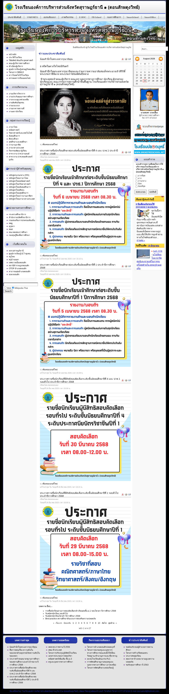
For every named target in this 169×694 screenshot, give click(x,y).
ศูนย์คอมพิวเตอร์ (96, 691)
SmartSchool (133, 17)
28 (153, 81)
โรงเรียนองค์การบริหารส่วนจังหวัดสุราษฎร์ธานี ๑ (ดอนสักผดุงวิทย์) (77, 7)
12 (145, 75)
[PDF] (122, 59)
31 (137, 84)
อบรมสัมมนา (50, 17)
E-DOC (82, 17)
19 (145, 78)
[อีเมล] (129, 59)
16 (161, 75)
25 (141, 81)
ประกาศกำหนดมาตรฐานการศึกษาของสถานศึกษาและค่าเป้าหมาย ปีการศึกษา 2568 (24, 662)
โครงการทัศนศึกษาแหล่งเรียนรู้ (100, 668)
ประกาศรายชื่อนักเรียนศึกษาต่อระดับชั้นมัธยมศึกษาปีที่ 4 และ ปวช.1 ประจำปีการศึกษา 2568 (23, 671)
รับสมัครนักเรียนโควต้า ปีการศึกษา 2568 (62, 616)
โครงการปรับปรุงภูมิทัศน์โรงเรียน (62, 653)
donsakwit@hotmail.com (148, 691)
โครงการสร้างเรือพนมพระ (137, 653)
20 (149, 78)
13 (149, 75)
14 (153, 75)
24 (137, 81)
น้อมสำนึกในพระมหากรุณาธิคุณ (56, 59)
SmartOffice (150, 17)
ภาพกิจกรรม (67, 17)
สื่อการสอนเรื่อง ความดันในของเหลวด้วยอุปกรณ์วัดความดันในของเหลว (25, 653)
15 (157, 75)
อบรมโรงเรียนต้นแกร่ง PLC (99, 659)
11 (141, 75)
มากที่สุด (141, 175)
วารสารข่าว (32, 17)
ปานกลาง (142, 181)
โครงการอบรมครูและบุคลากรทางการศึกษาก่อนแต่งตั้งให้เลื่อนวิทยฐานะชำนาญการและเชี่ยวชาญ (102, 653)
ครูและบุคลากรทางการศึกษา (60, 662)
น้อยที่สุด (141, 186)
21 (153, 78)
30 (161, 81)
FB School (96, 17)
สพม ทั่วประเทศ (55, 650)
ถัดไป (104, 623)
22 (157, 78)
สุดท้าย (111, 623)
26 (145, 81)
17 (137, 78)
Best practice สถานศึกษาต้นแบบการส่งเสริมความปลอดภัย (70, 618)
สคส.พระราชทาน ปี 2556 (59, 647)
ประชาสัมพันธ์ (14, 17)
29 (157, 81)
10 (99, 623)
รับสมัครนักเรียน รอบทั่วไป (56, 613)
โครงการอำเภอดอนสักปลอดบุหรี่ (101, 647)
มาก (140, 178)
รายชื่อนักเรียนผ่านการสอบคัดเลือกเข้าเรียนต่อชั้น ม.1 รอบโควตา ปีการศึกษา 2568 (80, 611)
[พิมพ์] (126, 59)
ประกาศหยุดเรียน (133, 656)
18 (141, 78)
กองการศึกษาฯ (114, 17)
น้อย (140, 183)
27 (149, 81)
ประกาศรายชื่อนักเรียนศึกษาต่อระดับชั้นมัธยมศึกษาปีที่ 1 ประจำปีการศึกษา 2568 (24, 680)
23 (161, 78)
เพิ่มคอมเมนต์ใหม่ (50, 144)
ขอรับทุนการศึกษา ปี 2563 (137, 665)
